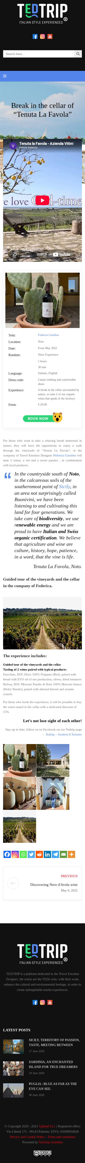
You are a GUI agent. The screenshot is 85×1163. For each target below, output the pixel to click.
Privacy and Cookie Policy (27, 1137)
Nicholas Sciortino (51, 1142)
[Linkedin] (47, 854)
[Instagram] (15, 854)
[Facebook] (7, 854)
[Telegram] (55, 854)
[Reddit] (39, 854)
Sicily (64, 486)
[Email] (63, 854)
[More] (71, 854)
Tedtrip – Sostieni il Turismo (64, 734)
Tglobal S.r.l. (47, 1126)
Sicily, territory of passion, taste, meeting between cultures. (54, 1045)
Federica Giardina (48, 335)
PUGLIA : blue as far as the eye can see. (53, 1086)
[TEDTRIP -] (42, 13)
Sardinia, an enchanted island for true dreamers (53, 1064)
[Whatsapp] (23, 854)
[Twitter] (31, 854)
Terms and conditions (61, 1137)
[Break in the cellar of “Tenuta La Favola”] (42, 300)
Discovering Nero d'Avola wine (54, 885)
